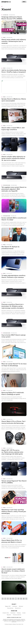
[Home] (6, 1)
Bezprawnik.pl (18, 608)
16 (21, 598)
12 (10, 598)
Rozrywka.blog (10, 608)
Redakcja (19, 612)
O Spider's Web (6, 612)
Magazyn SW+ (8, 606)
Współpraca (13, 612)
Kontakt (23, 612)
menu (24, 1)
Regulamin (9, 614)
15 (18, 598)
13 (13, 598)
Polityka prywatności (17, 614)
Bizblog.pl (21, 606)
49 (23, 598)
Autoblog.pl (14, 606)
